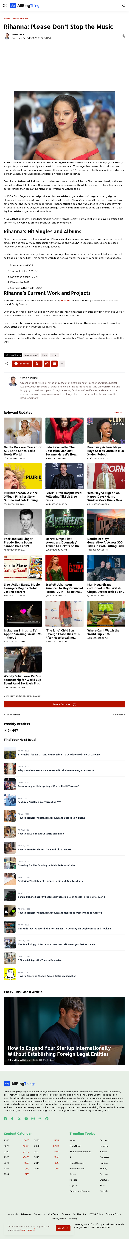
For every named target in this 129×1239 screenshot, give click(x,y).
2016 (16, 1168)
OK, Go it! (63, 1228)
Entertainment (20, 18)
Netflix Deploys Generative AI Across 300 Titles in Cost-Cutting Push (105, 542)
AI (71, 1157)
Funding (104, 1162)
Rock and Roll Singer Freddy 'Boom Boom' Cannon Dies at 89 (18, 542)
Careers (66, 1214)
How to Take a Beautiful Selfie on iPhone (41, 833)
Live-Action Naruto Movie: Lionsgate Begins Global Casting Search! (22, 588)
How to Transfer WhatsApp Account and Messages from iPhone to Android (60, 912)
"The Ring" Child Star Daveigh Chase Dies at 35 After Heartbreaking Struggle (62, 634)
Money (103, 1168)
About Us (13, 1214)
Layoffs (73, 1185)
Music (44, 355)
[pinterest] (46, 1118)
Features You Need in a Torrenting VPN (39, 802)
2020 (16, 1157)
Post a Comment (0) (64, 704)
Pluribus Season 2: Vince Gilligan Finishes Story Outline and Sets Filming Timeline (21, 496)
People (54, 355)
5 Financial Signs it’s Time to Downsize (40, 960)
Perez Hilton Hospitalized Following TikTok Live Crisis (63, 496)
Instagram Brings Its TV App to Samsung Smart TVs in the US (23, 634)
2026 (16, 1140)
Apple (73, 1174)
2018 (16, 1162)
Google (104, 1174)
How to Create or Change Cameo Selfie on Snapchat (47, 976)
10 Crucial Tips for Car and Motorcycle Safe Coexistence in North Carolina (59, 754)
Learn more (26, 1230)
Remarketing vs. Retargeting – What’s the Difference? (48, 786)
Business (104, 1140)
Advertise (26, 1214)
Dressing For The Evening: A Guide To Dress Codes (46, 865)
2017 (46, 1162)
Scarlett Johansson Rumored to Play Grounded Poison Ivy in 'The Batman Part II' (64, 588)
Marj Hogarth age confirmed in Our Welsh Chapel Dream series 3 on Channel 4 (105, 588)
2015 (46, 1168)
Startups (104, 1179)
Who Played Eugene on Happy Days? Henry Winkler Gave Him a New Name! (104, 496)
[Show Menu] (5, 6)
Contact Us (39, 1214)
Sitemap (73, 1218)
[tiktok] (12, 1118)
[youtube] (26, 1118)
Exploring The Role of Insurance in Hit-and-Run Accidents (50, 881)
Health (103, 1151)
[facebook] (5, 1118)
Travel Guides (76, 1162)
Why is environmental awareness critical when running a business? (56, 770)
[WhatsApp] (47, 364)
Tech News (75, 1146)
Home (7, 18)
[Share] (122, 36)
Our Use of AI (79, 1214)
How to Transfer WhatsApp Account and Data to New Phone (51, 817)
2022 (16, 1151)
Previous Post (13, 714)
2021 (46, 1151)
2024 (16, 1146)
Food (102, 1185)
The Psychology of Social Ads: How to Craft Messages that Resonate (56, 944)
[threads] (40, 1118)
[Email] (54, 364)
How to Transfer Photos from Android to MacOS (44, 849)
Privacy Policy (59, 1218)
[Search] (124, 6)
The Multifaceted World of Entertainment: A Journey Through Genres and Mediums (64, 928)
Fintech (104, 1191)
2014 (16, 1174)
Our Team (53, 1214)
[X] (37, 364)
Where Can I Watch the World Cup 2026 (103, 632)
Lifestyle (104, 1146)
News (72, 1140)
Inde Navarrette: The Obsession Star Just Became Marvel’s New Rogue (60, 450)
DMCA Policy (96, 1214)
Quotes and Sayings (80, 1191)
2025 (46, 1140)
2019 (46, 1157)
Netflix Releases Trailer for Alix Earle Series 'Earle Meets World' (22, 450)
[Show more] (62, 364)
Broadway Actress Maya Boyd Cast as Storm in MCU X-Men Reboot (105, 450)
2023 (46, 1146)
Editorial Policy (113, 1214)
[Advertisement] (64, 65)
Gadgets (104, 1157)
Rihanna (65, 300)
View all (118, 412)
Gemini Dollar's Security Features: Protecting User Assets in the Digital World (61, 897)
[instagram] (33, 1118)
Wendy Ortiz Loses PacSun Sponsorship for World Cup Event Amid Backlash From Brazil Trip (22, 679)
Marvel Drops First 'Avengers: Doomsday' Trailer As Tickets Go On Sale (62, 542)
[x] (19, 1118)
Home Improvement (80, 1151)
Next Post (118, 714)
